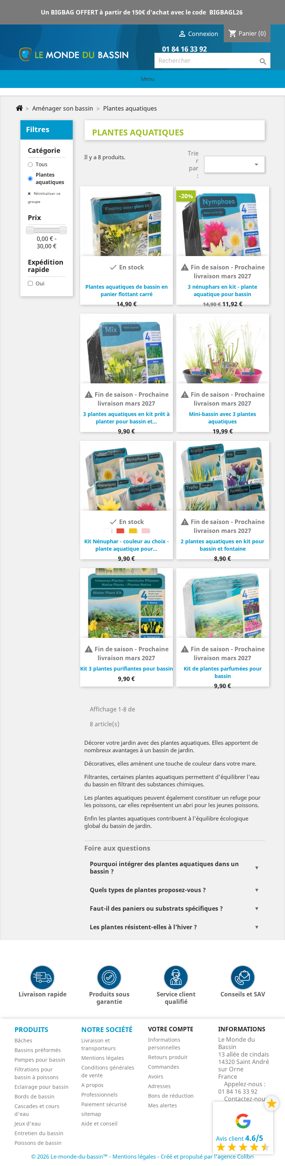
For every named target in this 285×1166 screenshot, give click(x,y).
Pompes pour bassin (39, 1059)
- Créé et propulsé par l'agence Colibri (205, 1156)
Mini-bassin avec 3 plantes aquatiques (222, 417)
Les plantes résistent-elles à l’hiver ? (143, 927)
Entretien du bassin (38, 1133)
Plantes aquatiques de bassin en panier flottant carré (126, 290)
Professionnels (99, 1094)
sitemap (91, 1113)
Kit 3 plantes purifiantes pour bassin (126, 668)
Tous (42, 164)
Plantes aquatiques (50, 178)
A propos (92, 1084)
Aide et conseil (99, 1123)
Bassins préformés (37, 1050)
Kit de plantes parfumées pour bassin (223, 672)
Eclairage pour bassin (41, 1086)
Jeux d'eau (27, 1123)
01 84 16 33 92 (183, 49)
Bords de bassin (34, 1096)
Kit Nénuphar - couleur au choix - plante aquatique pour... (126, 545)
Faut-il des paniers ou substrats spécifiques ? (156, 908)
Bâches (23, 1040)
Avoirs (155, 1076)
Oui (40, 283)
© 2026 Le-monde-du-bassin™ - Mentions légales (94, 1156)
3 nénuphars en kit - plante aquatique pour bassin (222, 290)
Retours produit (167, 1057)
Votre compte (170, 1029)
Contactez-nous (246, 1099)
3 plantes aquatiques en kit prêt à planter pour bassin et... (126, 417)
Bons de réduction (171, 1095)
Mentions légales (102, 1057)
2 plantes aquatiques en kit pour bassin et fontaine (222, 545)
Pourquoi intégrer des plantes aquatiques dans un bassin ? (164, 867)
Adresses (159, 1086)
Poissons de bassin (38, 1142)
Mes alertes (162, 1105)
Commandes (163, 1066)
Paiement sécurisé (104, 1104)
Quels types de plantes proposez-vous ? (148, 890)
